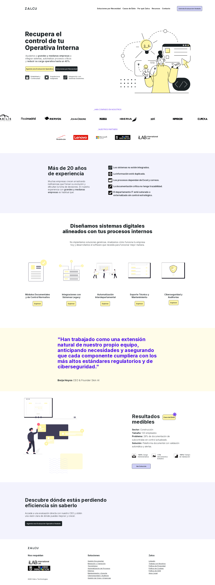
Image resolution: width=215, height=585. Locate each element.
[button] (110, 9)
